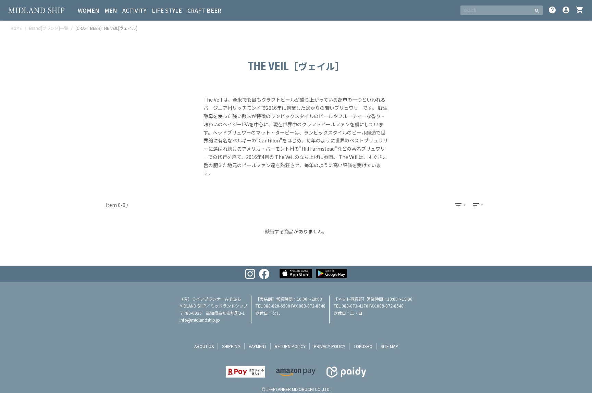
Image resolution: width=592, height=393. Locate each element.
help (552, 10)
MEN (110, 10)
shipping (231, 346)
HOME (16, 28)
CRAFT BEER (204, 10)
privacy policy (329, 346)
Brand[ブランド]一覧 (48, 28)
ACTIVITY (134, 10)
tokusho (363, 346)
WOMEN (88, 10)
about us (204, 346)
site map (389, 346)
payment (258, 346)
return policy (290, 346)
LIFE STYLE (167, 10)
